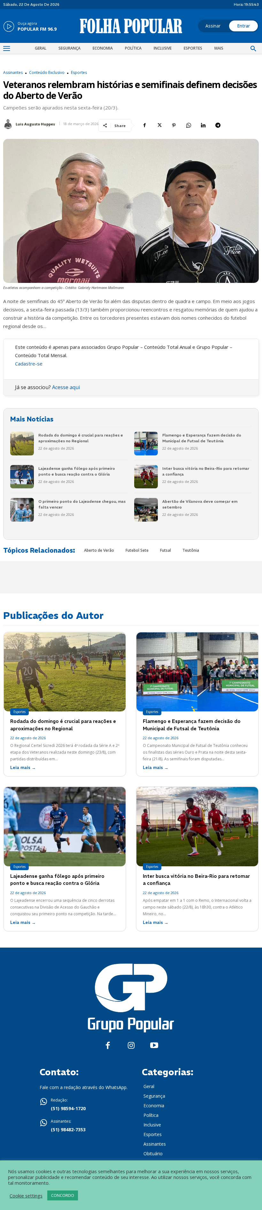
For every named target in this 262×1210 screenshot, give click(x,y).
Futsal (165, 550)
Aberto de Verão (99, 550)
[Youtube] (154, 1046)
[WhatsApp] (188, 125)
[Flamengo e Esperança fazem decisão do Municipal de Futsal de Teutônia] (146, 443)
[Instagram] (131, 1046)
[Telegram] (218, 125)
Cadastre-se (28, 363)
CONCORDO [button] (62, 1195)
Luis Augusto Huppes (35, 124)
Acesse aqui (66, 387)
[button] (253, 49)
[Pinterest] (173, 125)
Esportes (79, 73)
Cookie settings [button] (26, 1195)
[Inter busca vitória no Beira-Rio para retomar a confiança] (146, 477)
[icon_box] (30, 27)
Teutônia (190, 550)
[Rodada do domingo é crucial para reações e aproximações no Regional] (22, 443)
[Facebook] (144, 125)
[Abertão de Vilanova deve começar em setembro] (146, 510)
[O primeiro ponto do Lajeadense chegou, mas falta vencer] (22, 510)
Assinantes (13, 73)
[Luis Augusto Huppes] (9, 124)
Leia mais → (23, 767)
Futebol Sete (137, 550)
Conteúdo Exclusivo (47, 73)
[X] (159, 125)
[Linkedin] (203, 125)
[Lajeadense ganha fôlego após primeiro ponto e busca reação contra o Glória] (22, 477)
